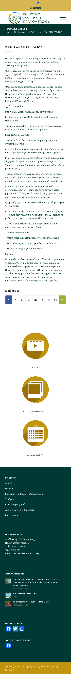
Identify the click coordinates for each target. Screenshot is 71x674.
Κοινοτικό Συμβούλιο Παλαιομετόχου (24, 493)
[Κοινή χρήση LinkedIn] (35, 299)
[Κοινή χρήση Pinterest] (29, 299)
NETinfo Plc (10, 670)
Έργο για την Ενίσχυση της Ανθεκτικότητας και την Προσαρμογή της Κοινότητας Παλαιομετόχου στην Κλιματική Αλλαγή (36, 582)
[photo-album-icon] (35, 389)
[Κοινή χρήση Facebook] (8, 299)
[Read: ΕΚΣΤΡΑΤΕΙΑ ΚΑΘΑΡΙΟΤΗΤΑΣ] (8, 595)
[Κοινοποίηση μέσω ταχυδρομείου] (62, 299)
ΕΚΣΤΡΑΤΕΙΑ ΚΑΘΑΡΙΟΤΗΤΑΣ (26, 593)
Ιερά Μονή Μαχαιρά (15, 504)
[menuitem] (61, 17)
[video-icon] (35, 346)
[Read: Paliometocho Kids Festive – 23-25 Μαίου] (8, 604)
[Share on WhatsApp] (22, 299)
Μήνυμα (9, 488)
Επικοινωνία (11, 515)
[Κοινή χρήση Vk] (49, 299)
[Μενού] (61, 17)
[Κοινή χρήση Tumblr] (42, 299)
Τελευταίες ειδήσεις (16, 28)
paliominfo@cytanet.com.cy (25, 553)
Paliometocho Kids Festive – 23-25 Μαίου (31, 602)
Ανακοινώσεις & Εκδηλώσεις (19, 509)
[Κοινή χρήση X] (15, 299)
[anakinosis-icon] (35, 433)
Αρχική (8, 483)
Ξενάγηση (10, 499)
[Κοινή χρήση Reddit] (55, 299)
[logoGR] (29, 17)
